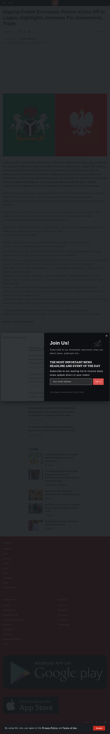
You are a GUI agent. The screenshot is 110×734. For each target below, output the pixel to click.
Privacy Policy (50, 728)
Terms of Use (70, 728)
